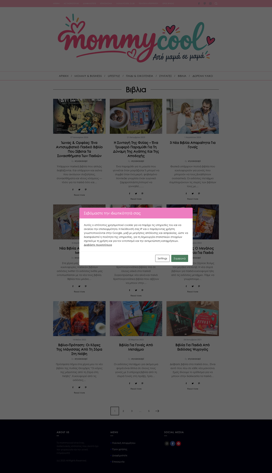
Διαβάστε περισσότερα (98, 244)
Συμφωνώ (180, 258)
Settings (162, 258)
